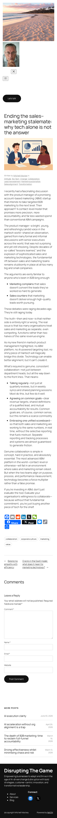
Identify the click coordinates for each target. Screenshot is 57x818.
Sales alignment (11, 184)
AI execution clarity (15, 716)
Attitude (7, 178)
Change (23, 178)
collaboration (11, 539)
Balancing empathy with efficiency (11, 564)
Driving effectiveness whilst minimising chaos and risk (20, 751)
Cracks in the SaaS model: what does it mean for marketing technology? (35, 564)
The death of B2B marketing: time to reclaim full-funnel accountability (23, 738)
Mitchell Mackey (20, 175)
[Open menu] (5, 78)
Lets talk (12, 98)
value (8, 544)
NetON (50, 812)
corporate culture (28, 539)
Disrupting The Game (33, 54)
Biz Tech (15, 178)
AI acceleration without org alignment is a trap (19, 726)
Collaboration (34, 178)
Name (7, 642)
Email (7, 653)
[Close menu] (13, 71)
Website (7, 665)
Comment (9, 609)
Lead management (12, 181)
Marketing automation (30, 181)
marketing (44, 539)
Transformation (25, 184)
